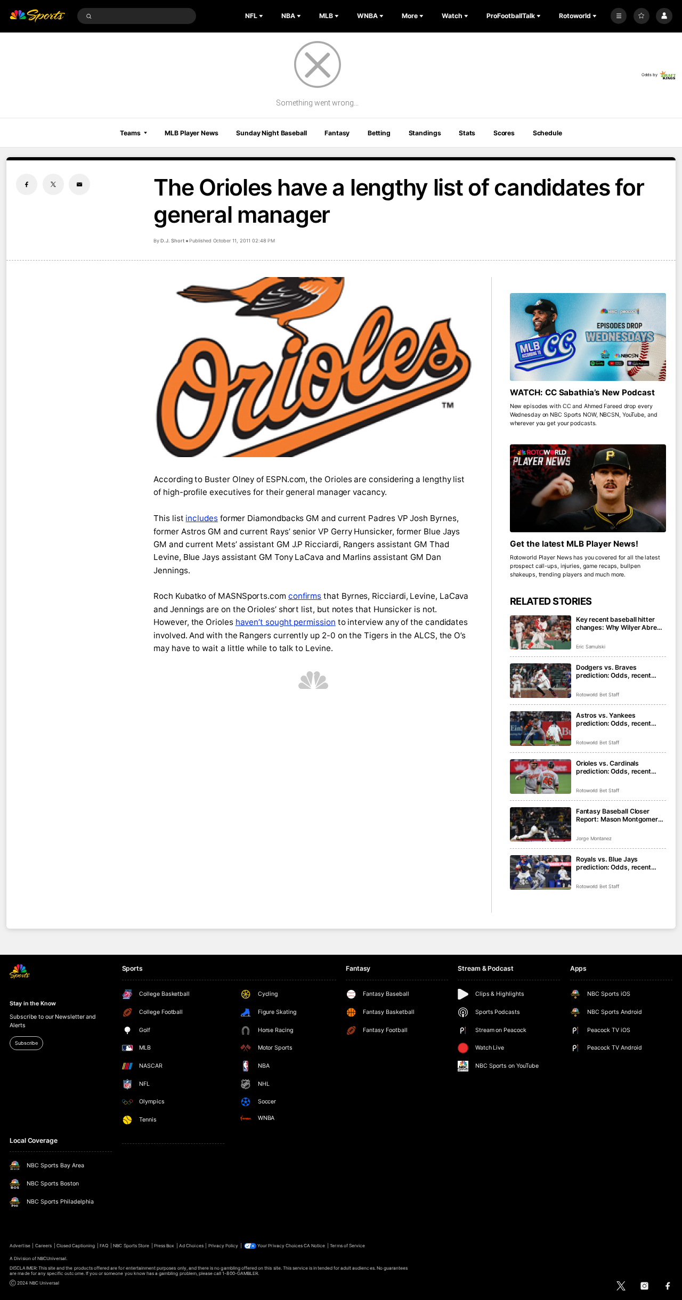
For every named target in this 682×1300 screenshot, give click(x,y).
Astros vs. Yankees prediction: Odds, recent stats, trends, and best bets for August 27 (619, 719)
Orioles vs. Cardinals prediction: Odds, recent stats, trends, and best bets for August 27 (619, 767)
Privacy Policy (223, 1245)
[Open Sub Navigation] (262, 16)
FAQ (104, 1245)
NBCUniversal (52, 1258)
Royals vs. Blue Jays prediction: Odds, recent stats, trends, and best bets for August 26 (619, 863)
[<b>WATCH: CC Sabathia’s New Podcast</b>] (588, 337)
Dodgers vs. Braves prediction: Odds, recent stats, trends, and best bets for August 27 (619, 671)
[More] (619, 16)
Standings (425, 133)
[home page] (37, 16)
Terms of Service (347, 1245)
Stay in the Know (32, 1003)
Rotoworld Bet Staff (597, 694)
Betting (379, 133)
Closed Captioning (75, 1245)
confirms (304, 596)
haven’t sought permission (286, 622)
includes (201, 518)
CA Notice (314, 1245)
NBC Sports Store (131, 1245)
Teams (130, 133)
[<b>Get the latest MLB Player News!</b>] (588, 488)
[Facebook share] (26, 184)
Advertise (20, 1245)
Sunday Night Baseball (271, 133)
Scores (504, 133)
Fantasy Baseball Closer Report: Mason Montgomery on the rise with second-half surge (619, 815)
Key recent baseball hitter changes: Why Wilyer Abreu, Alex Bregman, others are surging (619, 623)
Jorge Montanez (594, 838)
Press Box (164, 1245)
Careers (43, 1245)
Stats (467, 133)
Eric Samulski (590, 646)
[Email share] (79, 184)
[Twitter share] (53, 184)
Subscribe (26, 1043)
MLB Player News (191, 133)
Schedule (547, 133)
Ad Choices (191, 1245)
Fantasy (337, 133)
